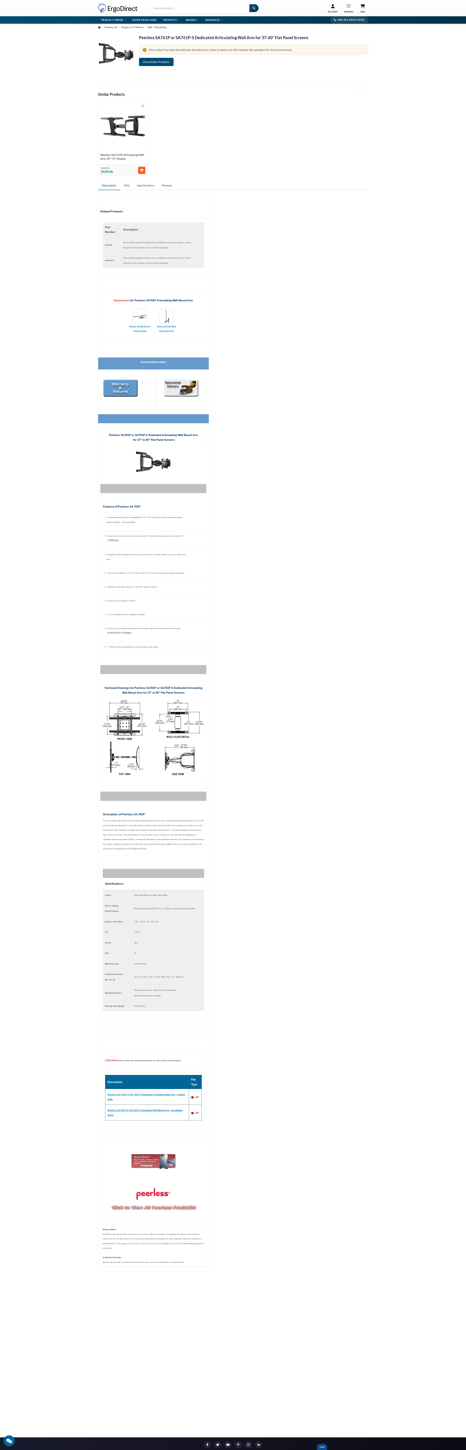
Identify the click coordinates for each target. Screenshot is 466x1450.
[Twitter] (217, 1444)
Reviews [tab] (167, 185)
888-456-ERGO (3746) (351, 19)
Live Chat (322, 1447)
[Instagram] (248, 1444)
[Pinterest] (238, 1444)
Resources (212, 19)
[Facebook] (207, 1444)
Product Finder (112, 19)
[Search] (254, 8)
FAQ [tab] (127, 185)
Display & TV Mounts (132, 27)
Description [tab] (109, 185)
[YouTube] (228, 1444)
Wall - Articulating (157, 27)
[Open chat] (9, 1440)
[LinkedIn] (258, 1444)
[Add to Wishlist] (143, 106)
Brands (191, 19)
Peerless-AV (111, 27)
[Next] (365, 94)
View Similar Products (156, 61)
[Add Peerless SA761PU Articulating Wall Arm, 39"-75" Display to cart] (141, 170)
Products (170, 19)
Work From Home (144, 19)
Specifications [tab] (145, 185)
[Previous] (357, 94)
